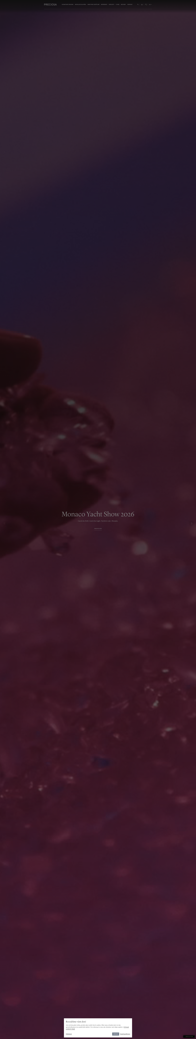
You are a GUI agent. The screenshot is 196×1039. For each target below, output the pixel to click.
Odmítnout (69, 1034)
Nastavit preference (125, 1034)
